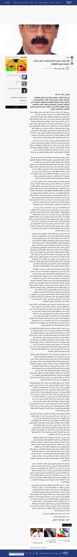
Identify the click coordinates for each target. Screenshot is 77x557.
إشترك (16, 107)
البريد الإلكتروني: (23, 100)
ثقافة (40, 3)
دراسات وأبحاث (58, 3)
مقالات (31, 3)
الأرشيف (41, 553)
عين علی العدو (25, 3)
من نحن (60, 553)
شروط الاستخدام (55, 553)
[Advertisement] (38, 14)
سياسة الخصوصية (47, 553)
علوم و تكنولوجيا (17, 3)
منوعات (36, 3)
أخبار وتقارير (45, 3)
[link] (27, 553)
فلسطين (51, 3)
